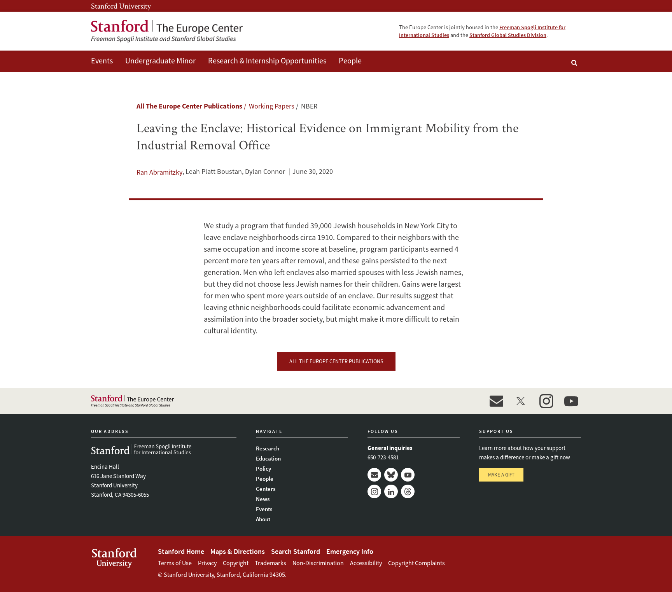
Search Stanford (295, 551)
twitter (521, 401)
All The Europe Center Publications (189, 106)
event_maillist (496, 401)
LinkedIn (391, 491)
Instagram (374, 491)
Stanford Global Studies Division (507, 35)
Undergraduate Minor (160, 60)
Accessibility (366, 563)
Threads (408, 491)
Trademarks (270, 563)
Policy (263, 468)
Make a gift (501, 474)
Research (267, 448)
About (263, 519)
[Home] (167, 31)
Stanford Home (181, 551)
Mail (374, 475)
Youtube (408, 475)
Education (268, 458)
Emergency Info (349, 551)
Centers (265, 488)
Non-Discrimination (318, 563)
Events (102, 60)
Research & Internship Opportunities (267, 60)
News (263, 499)
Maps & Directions (237, 551)
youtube (571, 401)
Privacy (207, 563)
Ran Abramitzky (159, 172)
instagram (546, 401)
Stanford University (121, 6)
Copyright (235, 563)
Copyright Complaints (416, 563)
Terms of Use (175, 563)
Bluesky (391, 475)
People (350, 60)
